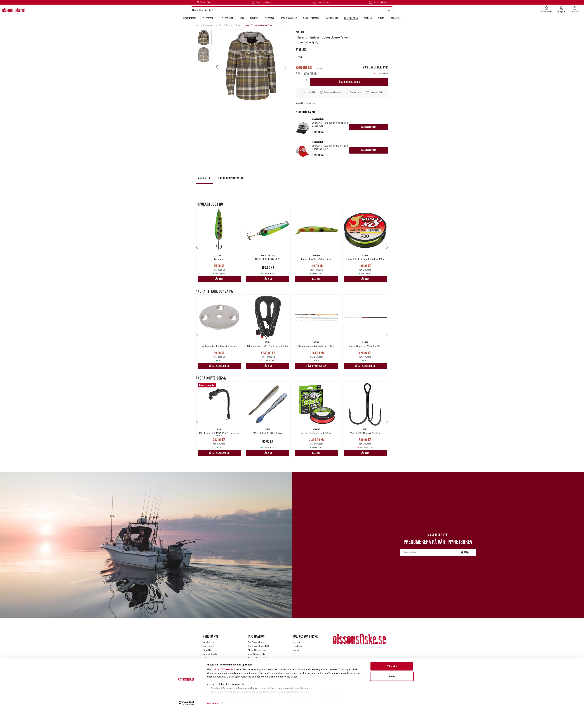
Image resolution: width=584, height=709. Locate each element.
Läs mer (219, 278)
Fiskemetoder (189, 18)
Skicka (465, 552)
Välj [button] (300, 57)
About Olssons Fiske (257, 650)
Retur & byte (208, 657)
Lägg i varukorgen (349, 82)
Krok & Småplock (289, 18)
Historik (319, 69)
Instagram (297, 642)
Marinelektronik (311, 18)
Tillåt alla (392, 666)
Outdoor (368, 18)
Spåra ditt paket (210, 654)
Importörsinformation (305, 103)
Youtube (297, 650)
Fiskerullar (227, 18)
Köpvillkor (207, 650)
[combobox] (291, 10)
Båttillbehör (332, 18)
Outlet (381, 18)
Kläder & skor (351, 18)
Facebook (297, 646)
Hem (198, 25)
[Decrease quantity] (306, 84)
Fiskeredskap (209, 18)
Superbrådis (208, 646)
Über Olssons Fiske (256, 654)
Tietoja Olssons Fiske (257, 657)
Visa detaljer (213, 703)
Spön (242, 18)
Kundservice (208, 642)
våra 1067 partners (224, 669)
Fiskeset (254, 18)
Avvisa (391, 676)
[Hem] (13, 10)
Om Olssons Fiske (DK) (258, 646)
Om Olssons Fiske (256, 642)
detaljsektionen (309, 696)
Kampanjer (396, 18)
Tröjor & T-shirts (225, 25)
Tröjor (238, 25)
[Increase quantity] (306, 80)
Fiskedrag (269, 18)
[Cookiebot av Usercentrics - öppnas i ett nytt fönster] (186, 703)
